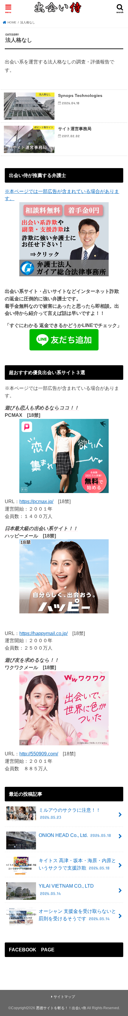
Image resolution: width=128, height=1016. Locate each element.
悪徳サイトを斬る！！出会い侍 (61, 1008)
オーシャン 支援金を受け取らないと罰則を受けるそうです (77, 914)
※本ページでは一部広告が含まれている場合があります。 (62, 195)
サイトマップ (64, 997)
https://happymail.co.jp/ (43, 633)
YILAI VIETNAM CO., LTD (66, 889)
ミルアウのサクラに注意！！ (70, 813)
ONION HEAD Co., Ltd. (75, 835)
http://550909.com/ (38, 753)
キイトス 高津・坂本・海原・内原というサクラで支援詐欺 (77, 864)
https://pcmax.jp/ (36, 501)
